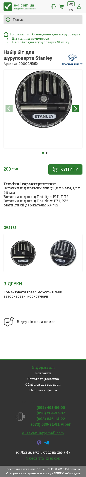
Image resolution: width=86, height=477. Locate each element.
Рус (71, 9)
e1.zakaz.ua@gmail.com (43, 433)
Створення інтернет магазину (28, 473)
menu (79, 6)
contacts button (53, 6)
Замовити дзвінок (43, 458)
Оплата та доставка (43, 379)
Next (75, 108)
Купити (69, 169)
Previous (9, 108)
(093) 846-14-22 (51, 419)
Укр (71, 4)
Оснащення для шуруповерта (56, 34)
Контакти (43, 373)
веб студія (72, 473)
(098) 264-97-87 (51, 413)
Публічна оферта (43, 390)
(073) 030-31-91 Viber (51, 424)
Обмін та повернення (43, 384)
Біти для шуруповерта (30, 38)
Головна (17, 34)
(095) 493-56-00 (51, 407)
